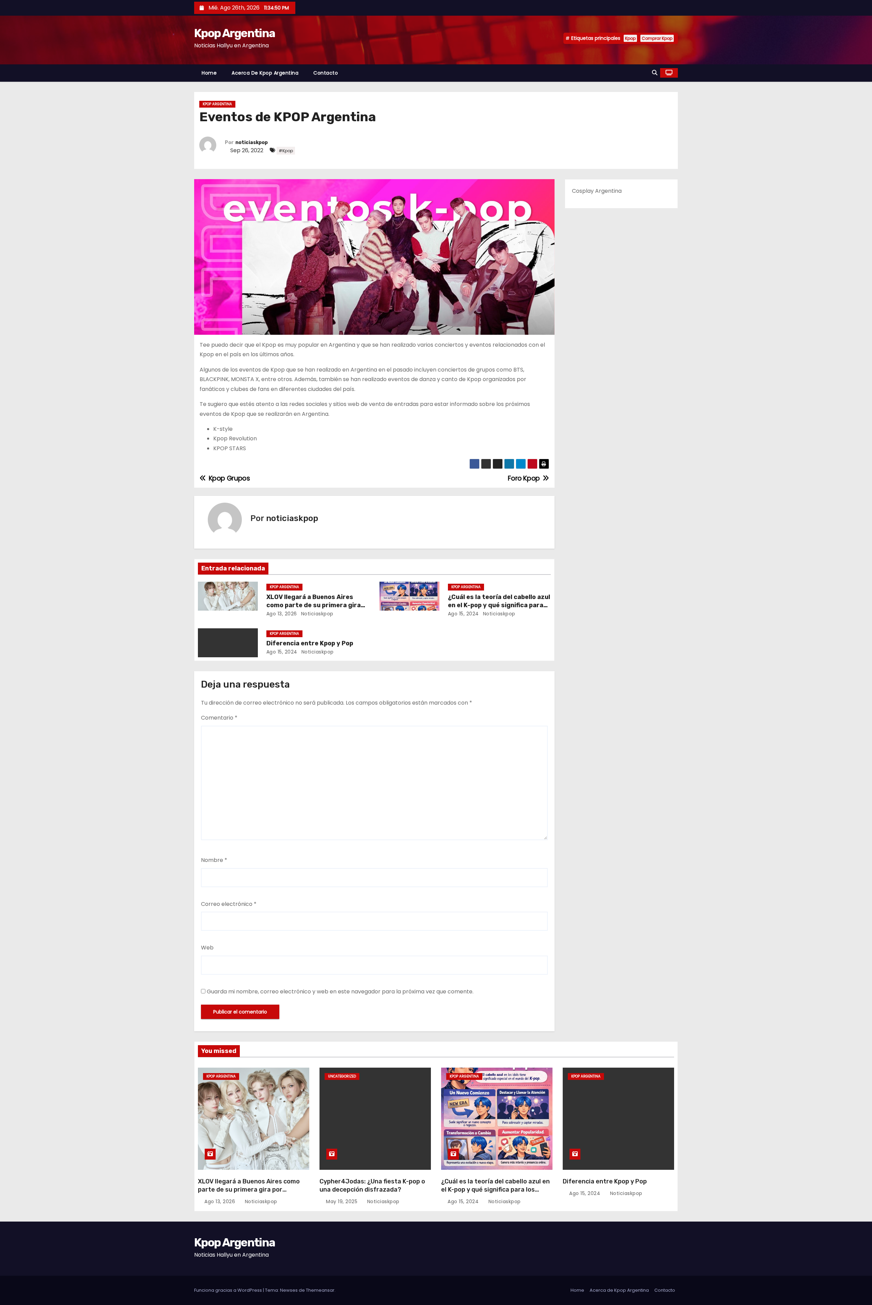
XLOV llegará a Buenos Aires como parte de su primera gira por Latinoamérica (313, 605)
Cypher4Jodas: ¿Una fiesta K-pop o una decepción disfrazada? (372, 1185)
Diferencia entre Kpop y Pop (309, 643)
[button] (654, 73)
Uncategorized (342, 1076)
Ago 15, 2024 (463, 613)
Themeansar (320, 1290)
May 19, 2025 (342, 1201)
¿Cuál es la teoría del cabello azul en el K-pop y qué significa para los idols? (499, 605)
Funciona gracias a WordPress (228, 1290)
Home (209, 72)
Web (207, 948)
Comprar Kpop (657, 38)
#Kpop (286, 151)
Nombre (214, 860)
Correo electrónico (228, 904)
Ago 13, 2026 (281, 613)
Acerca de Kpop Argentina (265, 72)
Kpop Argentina (234, 33)
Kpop (630, 38)
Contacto (325, 72)
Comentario (219, 718)
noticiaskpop (251, 142)
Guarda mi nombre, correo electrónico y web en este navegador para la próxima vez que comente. (340, 991)
